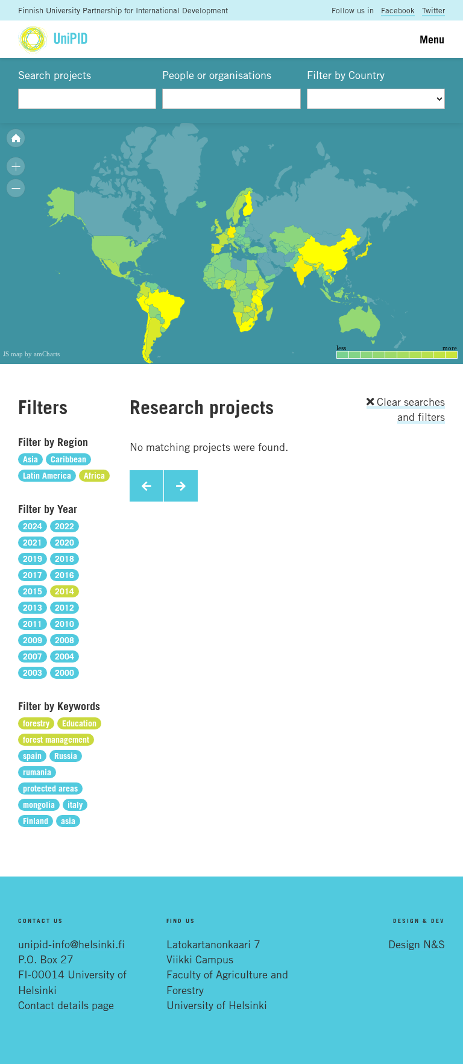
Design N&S (416, 944)
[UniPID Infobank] (52, 38)
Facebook (398, 10)
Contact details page (66, 1005)
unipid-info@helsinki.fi (71, 944)
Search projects (54, 74)
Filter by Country (346, 74)
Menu (432, 39)
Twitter (433, 10)
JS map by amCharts (31, 353)
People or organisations (216, 74)
